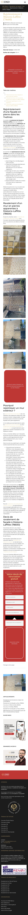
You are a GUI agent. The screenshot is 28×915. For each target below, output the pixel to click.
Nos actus (3, 906)
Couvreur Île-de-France (7, 820)
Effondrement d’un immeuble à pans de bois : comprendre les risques (14, 711)
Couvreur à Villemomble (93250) (12, 705)
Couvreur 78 (4, 824)
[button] (25, 2)
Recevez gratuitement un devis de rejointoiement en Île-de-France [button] (15, 386)
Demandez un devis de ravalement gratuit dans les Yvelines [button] (15, 71)
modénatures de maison (10, 551)
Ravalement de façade (15, 6)
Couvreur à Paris (5, 822)
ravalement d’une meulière (12, 424)
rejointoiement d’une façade (12, 414)
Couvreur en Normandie (7, 832)
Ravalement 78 (5, 885)
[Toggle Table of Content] (4, 93)
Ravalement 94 (5, 890)
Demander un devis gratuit (8, 904)
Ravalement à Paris (6, 883)
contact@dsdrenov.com (10, 841)
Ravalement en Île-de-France (9, 881)
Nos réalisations (5, 902)
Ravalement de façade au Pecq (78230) (13, 708)
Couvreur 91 (4, 826)
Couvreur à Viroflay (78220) (10, 706)
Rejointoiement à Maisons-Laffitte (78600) (12, 16)
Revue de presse (5, 908)
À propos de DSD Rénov (7, 900)
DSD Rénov (5, 6)
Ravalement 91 (5, 887)
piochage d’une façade (9, 147)
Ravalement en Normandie (8, 892)
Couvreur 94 (4, 830)
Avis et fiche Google (6, 910)
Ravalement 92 (5, 889)
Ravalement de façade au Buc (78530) (13, 703)
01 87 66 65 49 (6, 842)
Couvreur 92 (4, 828)
